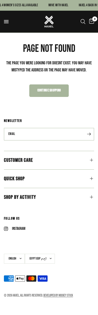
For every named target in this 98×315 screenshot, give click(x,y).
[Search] (83, 22)
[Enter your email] (89, 134)
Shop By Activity (20, 197)
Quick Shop (14, 179)
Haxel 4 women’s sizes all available (41, 5)
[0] (90, 22)
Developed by (58, 295)
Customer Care (18, 160)
